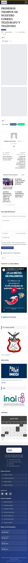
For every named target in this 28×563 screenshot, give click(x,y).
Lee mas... (3, 382)
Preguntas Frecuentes (8, 508)
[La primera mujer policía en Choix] (8, 181)
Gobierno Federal (7, 481)
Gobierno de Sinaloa (8, 485)
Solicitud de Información (9, 512)
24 (3, 435)
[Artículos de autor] (14, 136)
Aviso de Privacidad (8, 522)
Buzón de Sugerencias (8, 515)
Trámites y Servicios (8, 474)
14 (17, 430)
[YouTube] (6, 493)
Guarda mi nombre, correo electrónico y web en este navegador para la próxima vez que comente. (14, 243)
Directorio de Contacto (9, 519)
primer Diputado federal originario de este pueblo (8, 158)
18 (6, 432)
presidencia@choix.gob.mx (14, 466)
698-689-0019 (11, 463)
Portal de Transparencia (9, 478)
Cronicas (4, 29)
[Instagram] (10, 493)
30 (25, 435)
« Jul (2, 439)
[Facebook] (2, 493)
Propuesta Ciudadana (8, 505)
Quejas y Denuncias (8, 502)
